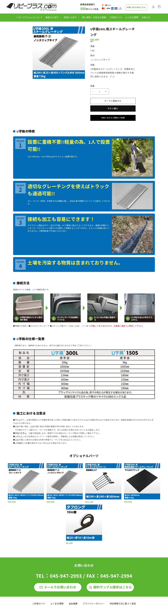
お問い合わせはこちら (136, 7)
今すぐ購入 (113, 108)
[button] (53, 18)
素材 (92, 55)
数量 (92, 86)
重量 (92, 46)
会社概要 (73, 603)
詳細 (92, 65)
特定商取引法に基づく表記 (123, 603)
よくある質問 (57, 603)
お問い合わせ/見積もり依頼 (113, 118)
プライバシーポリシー (93, 603)
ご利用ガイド (38, 603)
